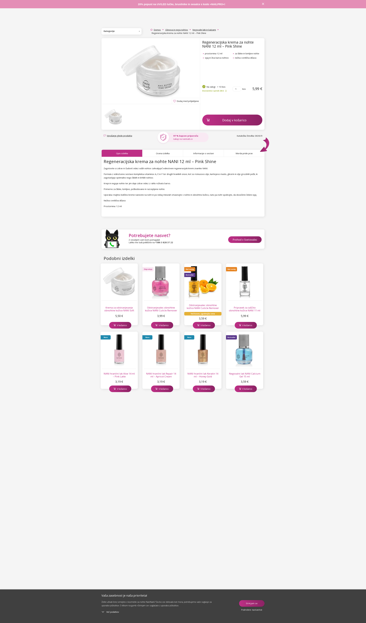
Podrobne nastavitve (251, 609)
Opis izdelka (122, 153)
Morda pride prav (244, 153)
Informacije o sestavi (203, 153)
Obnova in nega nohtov (176, 29)
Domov (157, 29)
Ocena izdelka (163, 153)
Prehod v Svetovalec (245, 239)
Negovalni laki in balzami (204, 29)
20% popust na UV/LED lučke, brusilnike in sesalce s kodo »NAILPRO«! (182, 4)
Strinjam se (251, 603)
